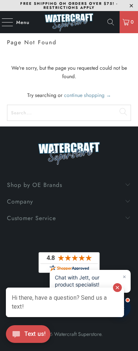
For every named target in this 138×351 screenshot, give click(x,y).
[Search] (111, 22)
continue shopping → (87, 95)
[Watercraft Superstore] (69, 22)
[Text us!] (28, 336)
